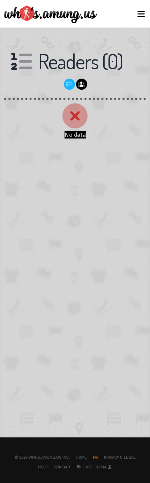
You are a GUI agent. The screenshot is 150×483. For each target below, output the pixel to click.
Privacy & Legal (120, 457)
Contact (62, 467)
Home (81, 457)
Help (43, 467)
